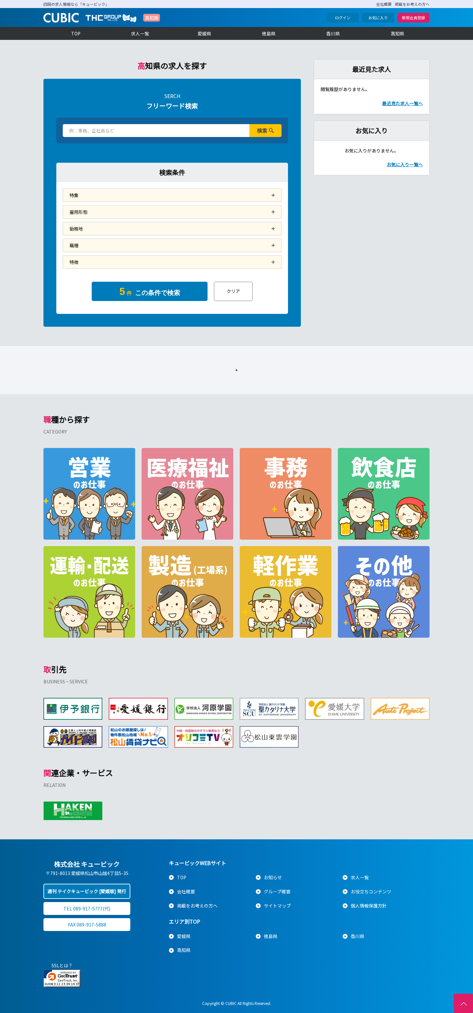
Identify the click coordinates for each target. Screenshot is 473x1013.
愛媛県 (204, 33)
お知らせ (273, 877)
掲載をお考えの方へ (412, 4)
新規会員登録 (413, 17)
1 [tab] (236, 370)
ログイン (342, 17)
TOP (75, 33)
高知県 (397, 33)
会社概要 (384, 4)
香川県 (333, 33)
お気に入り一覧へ (405, 164)
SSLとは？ (62, 965)
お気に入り (378, 17)
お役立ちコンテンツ (371, 891)
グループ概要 (277, 891)
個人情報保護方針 (369, 905)
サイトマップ (277, 905)
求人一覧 (140, 33)
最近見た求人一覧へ (402, 103)
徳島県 (268, 33)
